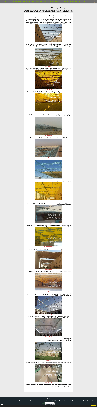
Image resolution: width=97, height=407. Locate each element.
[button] (19, 1)
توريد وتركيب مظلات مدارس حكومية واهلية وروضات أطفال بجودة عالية (59, 15)
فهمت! (93, 405)
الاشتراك (44, 402)
